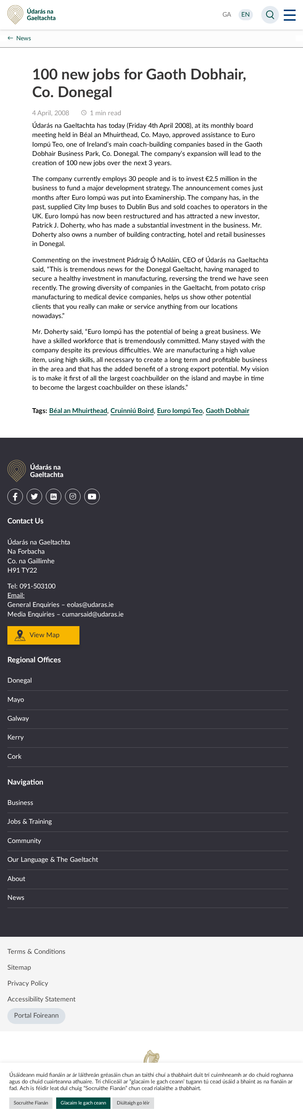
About (16, 879)
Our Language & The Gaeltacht (52, 860)
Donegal (19, 680)
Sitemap (19, 967)
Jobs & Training (29, 822)
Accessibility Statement (41, 999)
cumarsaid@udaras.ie (93, 614)
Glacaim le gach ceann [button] (83, 1103)
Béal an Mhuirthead (78, 411)
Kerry (15, 737)
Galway (18, 719)
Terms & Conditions (36, 952)
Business (20, 803)
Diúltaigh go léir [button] (133, 1103)
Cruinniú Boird (132, 411)
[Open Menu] (290, 14)
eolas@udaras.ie (90, 605)
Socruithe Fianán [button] (31, 1103)
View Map (44, 635)
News (23, 38)
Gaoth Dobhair (227, 411)
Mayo (15, 700)
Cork (14, 757)
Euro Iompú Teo (179, 411)
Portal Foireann (36, 1016)
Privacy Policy (27, 983)
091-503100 (37, 586)
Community (24, 841)
